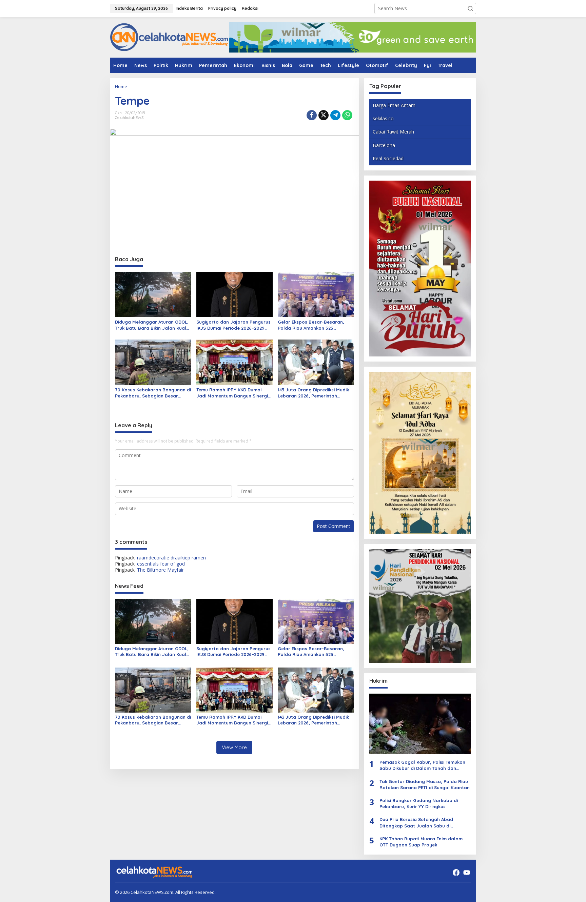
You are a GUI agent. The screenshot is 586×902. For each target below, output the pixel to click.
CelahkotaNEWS (129, 117)
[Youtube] (466, 872)
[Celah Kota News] (169, 37)
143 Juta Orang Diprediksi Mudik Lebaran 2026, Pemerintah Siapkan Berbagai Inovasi (313, 393)
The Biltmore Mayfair (160, 570)
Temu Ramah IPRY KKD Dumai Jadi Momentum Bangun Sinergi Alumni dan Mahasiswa (232, 393)
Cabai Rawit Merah (393, 131)
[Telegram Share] (335, 115)
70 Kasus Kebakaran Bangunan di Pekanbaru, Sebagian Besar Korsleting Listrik (153, 393)
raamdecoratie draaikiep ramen (171, 557)
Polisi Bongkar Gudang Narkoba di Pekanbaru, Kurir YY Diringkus (418, 803)
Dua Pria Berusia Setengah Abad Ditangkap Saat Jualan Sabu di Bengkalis (416, 822)
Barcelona (384, 145)
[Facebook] (456, 872)
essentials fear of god (161, 563)
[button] (470, 8)
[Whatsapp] (347, 115)
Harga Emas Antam (394, 105)
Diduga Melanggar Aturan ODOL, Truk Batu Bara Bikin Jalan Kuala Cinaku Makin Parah (152, 325)
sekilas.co (383, 118)
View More (234, 747)
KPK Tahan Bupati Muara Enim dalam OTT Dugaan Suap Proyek (421, 841)
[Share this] (312, 115)
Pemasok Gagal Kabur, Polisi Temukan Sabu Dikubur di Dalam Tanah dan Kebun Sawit (422, 765)
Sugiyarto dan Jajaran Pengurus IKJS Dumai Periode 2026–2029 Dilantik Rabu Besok (233, 325)
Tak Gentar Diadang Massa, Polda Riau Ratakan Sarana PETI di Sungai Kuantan (424, 784)
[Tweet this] (323, 115)
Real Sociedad (388, 158)
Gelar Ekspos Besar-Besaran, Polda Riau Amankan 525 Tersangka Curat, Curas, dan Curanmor (311, 325)
